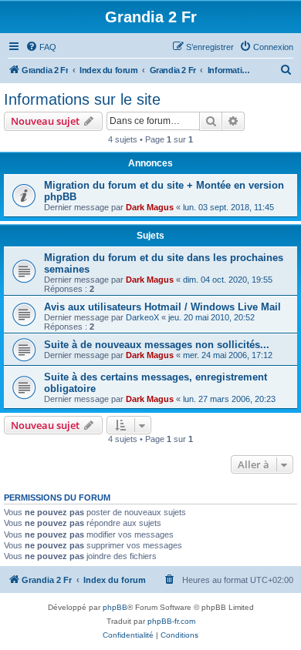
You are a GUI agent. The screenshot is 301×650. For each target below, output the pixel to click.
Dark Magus (150, 207)
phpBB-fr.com (171, 621)
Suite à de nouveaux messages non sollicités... (156, 344)
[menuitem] (40, 47)
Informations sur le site (82, 99)
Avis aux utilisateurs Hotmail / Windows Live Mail (162, 307)
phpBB (115, 607)
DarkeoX (142, 317)
